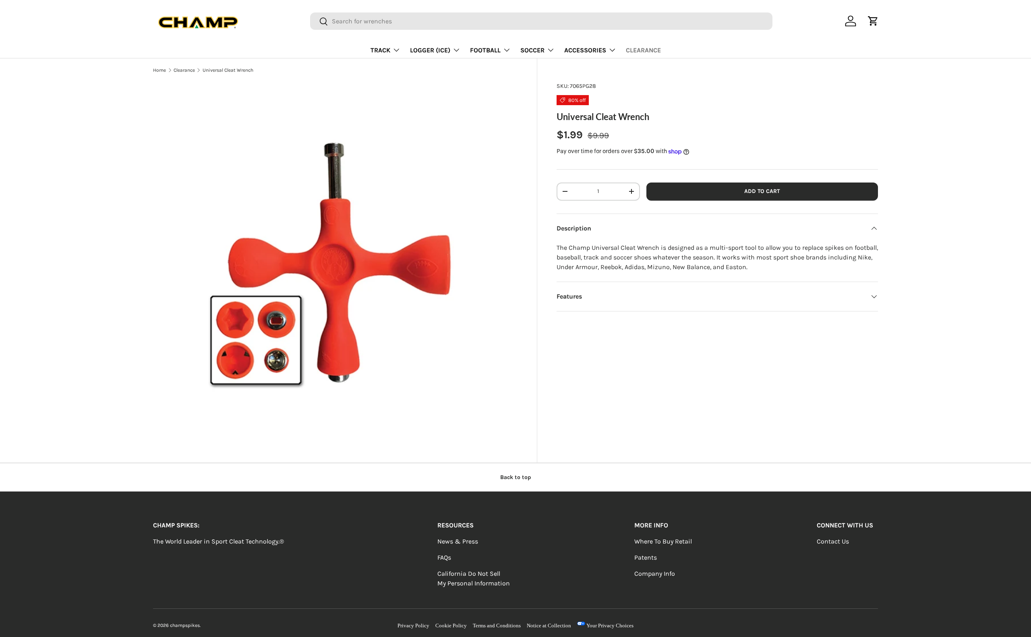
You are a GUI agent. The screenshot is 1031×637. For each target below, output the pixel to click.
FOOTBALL (485, 50)
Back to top (515, 477)
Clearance (184, 70)
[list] (335, 264)
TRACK (380, 50)
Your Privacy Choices (609, 625)
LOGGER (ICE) (430, 50)
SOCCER (532, 50)
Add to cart (762, 191)
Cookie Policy (451, 625)
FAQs (444, 557)
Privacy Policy (413, 625)
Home (159, 70)
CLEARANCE (643, 50)
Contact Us (833, 541)
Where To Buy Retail (663, 541)
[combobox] (541, 21)
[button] (873, 21)
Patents (645, 557)
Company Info (654, 573)
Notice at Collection (549, 625)
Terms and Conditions (497, 625)
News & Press (457, 541)
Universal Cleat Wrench (228, 70)
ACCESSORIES (585, 50)
